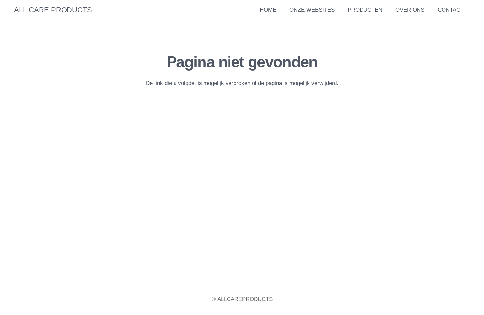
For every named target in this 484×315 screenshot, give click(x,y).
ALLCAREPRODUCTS (245, 299)
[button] (428, 10)
